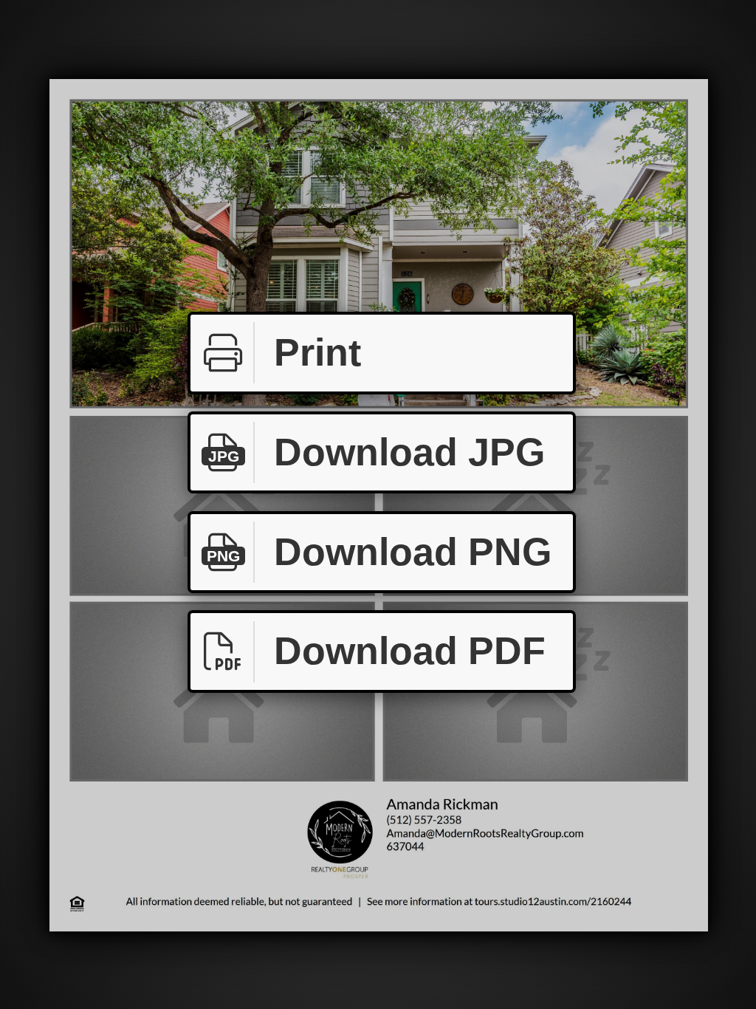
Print (317, 352)
